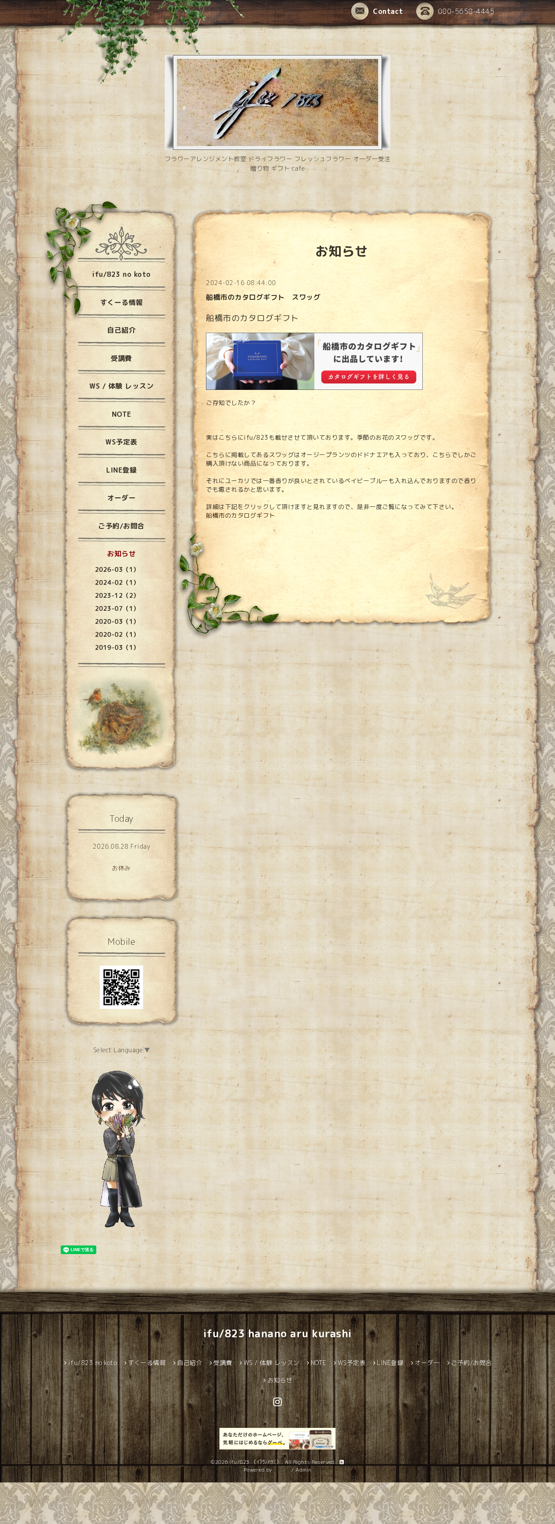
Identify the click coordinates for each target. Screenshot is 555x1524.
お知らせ (121, 553)
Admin (304, 1469)
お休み (121, 868)
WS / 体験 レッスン (121, 386)
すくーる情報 (121, 302)
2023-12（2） (117, 595)
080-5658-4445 (466, 11)
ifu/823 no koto (121, 274)
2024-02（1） (117, 582)
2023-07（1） (117, 608)
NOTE (121, 414)
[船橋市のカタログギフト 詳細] (314, 360)
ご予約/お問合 (121, 526)
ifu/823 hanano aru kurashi (277, 1333)
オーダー (121, 498)
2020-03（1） (117, 621)
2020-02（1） (117, 634)
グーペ (282, 1469)
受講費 (121, 358)
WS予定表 (121, 442)
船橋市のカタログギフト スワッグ (263, 297)
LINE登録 (121, 470)
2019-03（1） (117, 647)
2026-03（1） (117, 569)
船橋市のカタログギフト (240, 515)
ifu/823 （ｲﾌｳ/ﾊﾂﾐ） (255, 1462)
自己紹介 (121, 330)
